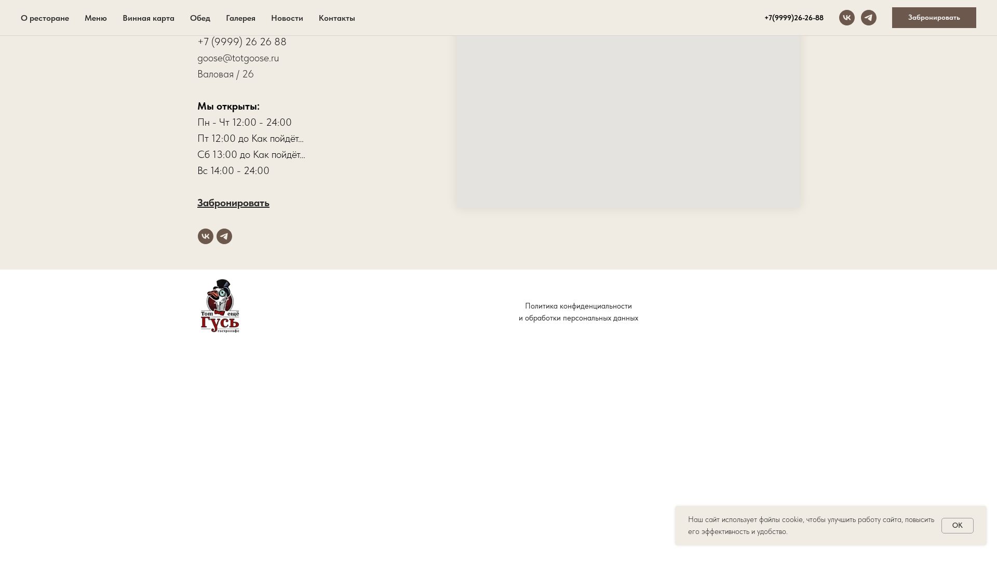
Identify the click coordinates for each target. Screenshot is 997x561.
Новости (287, 18)
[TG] (869, 17)
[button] (934, 17)
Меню (96, 18)
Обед (200, 18)
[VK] (847, 17)
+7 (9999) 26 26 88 (242, 41)
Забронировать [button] (233, 202)
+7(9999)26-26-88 (794, 18)
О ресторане (45, 18)
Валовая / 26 (225, 74)
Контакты (337, 18)
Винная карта (148, 18)
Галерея (240, 18)
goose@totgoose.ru (238, 57)
